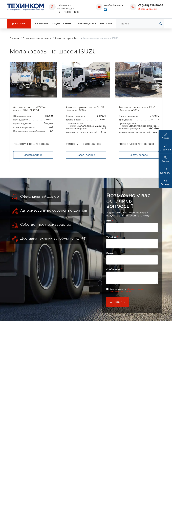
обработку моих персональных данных (126, 290)
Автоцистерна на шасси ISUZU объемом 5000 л (85, 109)
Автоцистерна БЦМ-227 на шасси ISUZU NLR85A (29, 109)
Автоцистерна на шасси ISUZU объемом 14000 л (138, 109)
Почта (110, 253)
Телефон (111, 237)
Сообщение (113, 269)
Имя (109, 220)
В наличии (41, 23)
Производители (86, 23)
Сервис (67, 23)
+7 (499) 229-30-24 (150, 5)
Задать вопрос (33, 154)
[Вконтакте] (105, 9)
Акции (56, 23)
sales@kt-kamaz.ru (113, 5)
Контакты (106, 23)
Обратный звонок (147, 9)
